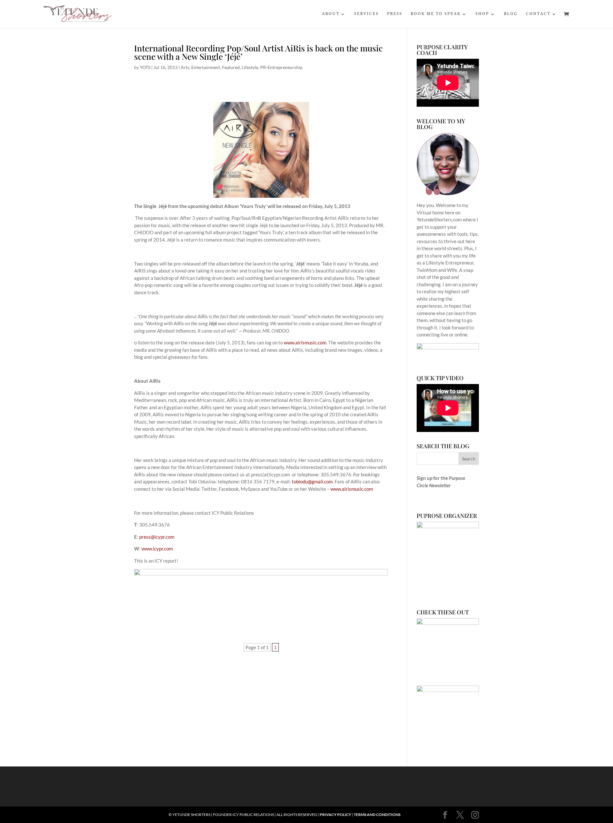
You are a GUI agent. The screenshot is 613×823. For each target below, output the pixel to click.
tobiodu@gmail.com (312, 481)
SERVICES (366, 14)
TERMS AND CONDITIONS (377, 814)
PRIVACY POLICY (335, 814)
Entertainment (205, 67)
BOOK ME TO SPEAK (436, 14)
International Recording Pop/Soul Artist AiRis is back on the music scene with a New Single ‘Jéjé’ (258, 52)
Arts (185, 67)
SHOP (482, 14)
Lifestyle (250, 67)
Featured (231, 67)
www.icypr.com (157, 548)
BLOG (511, 14)
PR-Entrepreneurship (281, 67)
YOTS (145, 67)
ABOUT (330, 14)
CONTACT (538, 14)
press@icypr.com (156, 537)
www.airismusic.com (305, 342)
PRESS (394, 14)
